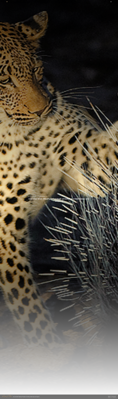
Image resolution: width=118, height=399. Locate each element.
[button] (111, 2)
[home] (7, 2)
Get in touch (112, 396)
